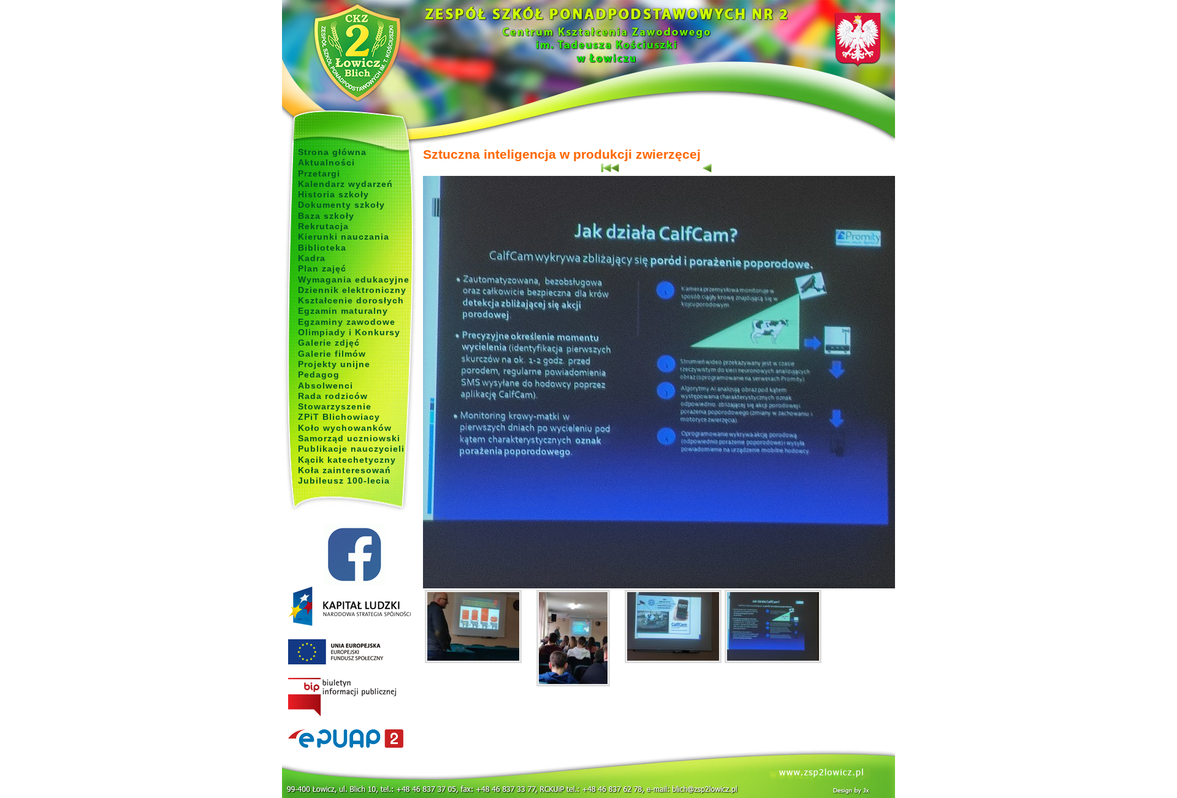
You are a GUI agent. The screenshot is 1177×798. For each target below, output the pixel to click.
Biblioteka (322, 248)
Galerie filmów (332, 354)
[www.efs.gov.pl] (349, 623)
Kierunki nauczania (343, 236)
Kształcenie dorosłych (351, 300)
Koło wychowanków (345, 428)
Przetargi (319, 173)
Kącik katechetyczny (347, 460)
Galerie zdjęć (329, 343)
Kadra (312, 258)
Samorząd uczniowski (349, 438)
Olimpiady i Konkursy (349, 332)
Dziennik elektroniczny (352, 290)
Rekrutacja (323, 226)
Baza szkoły (326, 216)
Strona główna (332, 152)
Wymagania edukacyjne (353, 279)
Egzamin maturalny (343, 311)
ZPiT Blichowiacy (339, 417)
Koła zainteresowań (344, 470)
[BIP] (354, 697)
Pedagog (319, 374)
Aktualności (326, 162)
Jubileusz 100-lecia (344, 480)
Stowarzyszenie (334, 406)
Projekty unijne (334, 364)
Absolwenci (325, 385)
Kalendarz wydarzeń (345, 184)
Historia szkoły (333, 194)
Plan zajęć (322, 268)
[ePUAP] (354, 739)
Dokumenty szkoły (341, 205)
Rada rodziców (333, 396)
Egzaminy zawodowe (346, 322)
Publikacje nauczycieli (351, 449)
